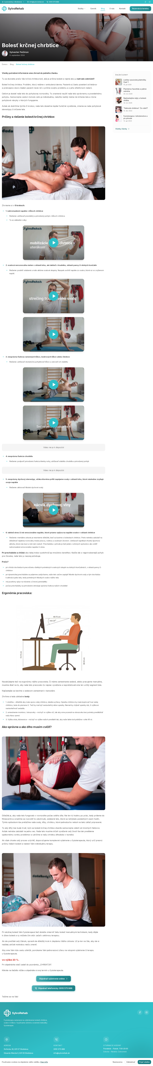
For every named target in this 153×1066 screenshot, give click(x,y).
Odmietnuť (130, 1062)
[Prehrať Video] (53, 242)
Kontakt (122, 9)
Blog (103, 9)
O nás (111, 9)
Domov (5, 64)
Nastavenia (117, 1062)
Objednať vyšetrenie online (52, 979)
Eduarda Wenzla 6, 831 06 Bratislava (18, 1053)
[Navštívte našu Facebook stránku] (145, 1)
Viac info (44, 1062)
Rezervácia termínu (140, 9)
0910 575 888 (59, 1049)
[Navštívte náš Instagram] (149, 1)
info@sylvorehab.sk (62, 1053)
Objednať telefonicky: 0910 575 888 (55, 988)
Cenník (93, 9)
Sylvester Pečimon (19, 52)
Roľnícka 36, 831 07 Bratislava (16, 1049)
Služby (80, 9)
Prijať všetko (144, 1062)
